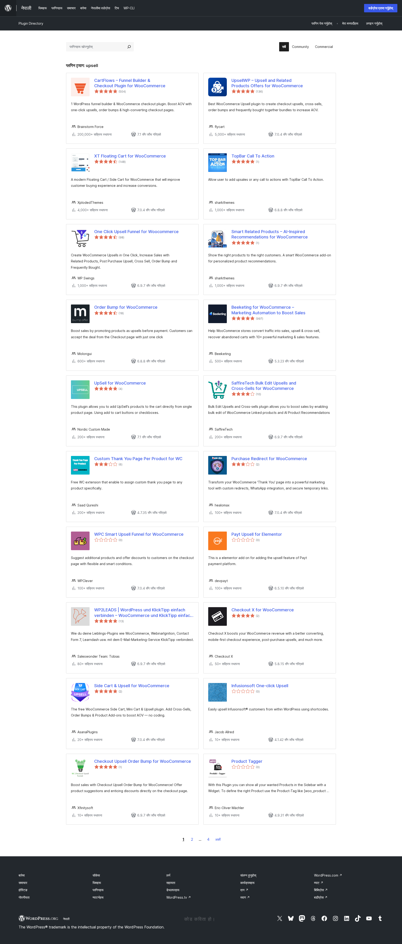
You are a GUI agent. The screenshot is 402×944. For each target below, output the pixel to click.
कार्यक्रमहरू (247, 883)
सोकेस (96, 875)
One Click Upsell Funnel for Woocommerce (136, 231)
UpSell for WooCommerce (120, 383)
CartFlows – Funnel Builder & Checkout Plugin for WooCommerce (129, 83)
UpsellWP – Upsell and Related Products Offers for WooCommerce (267, 83)
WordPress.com (328, 875)
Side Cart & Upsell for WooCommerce (131, 685)
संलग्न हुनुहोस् (248, 875)
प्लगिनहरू (98, 890)
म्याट (318, 883)
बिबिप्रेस (321, 890)
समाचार (23, 883)
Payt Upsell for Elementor (256, 534)
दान (244, 890)
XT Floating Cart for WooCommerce (130, 156)
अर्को (218, 839)
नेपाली (66, 919)
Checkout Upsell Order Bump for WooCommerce (142, 761)
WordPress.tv (178, 897)
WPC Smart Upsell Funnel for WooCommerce (139, 534)
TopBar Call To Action (252, 156)
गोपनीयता (24, 897)
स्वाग (245, 897)
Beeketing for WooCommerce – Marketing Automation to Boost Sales (268, 310)
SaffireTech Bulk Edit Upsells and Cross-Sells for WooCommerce (263, 386)
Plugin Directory (31, 23)
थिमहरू (97, 883)
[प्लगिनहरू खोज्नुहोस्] (129, 46)
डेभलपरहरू (172, 890)
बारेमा (22, 875)
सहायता (170, 883)
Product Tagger (246, 761)
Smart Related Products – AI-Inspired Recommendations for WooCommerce (269, 234)
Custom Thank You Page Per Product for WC (138, 458)
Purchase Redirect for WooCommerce (269, 458)
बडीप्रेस (321, 897)
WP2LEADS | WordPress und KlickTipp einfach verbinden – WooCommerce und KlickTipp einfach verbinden (143, 612)
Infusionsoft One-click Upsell (259, 685)
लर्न (168, 875)
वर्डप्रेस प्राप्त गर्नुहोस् (380, 8)
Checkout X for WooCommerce (262, 609)
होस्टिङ (23, 890)
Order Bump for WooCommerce (125, 307)
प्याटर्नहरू (98, 897)
